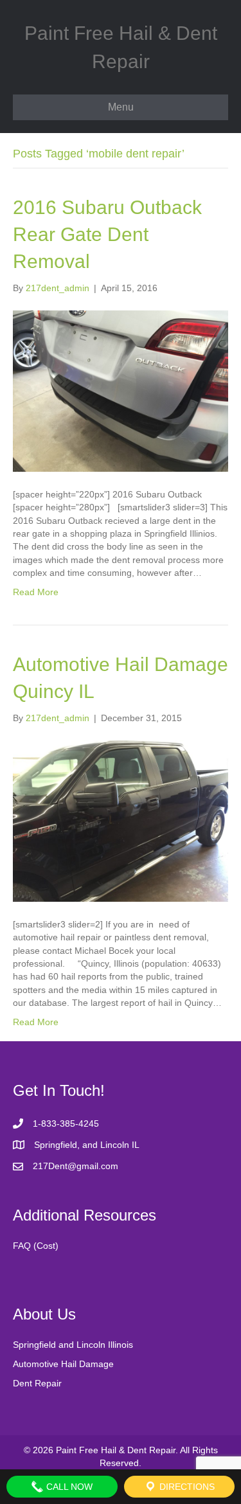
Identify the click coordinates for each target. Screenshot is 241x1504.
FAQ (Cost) (35, 1245)
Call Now (68, 1487)
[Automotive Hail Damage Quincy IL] (120, 820)
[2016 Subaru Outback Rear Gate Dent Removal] (120, 390)
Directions (186, 1487)
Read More (35, 592)
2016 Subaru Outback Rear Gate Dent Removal (107, 234)
